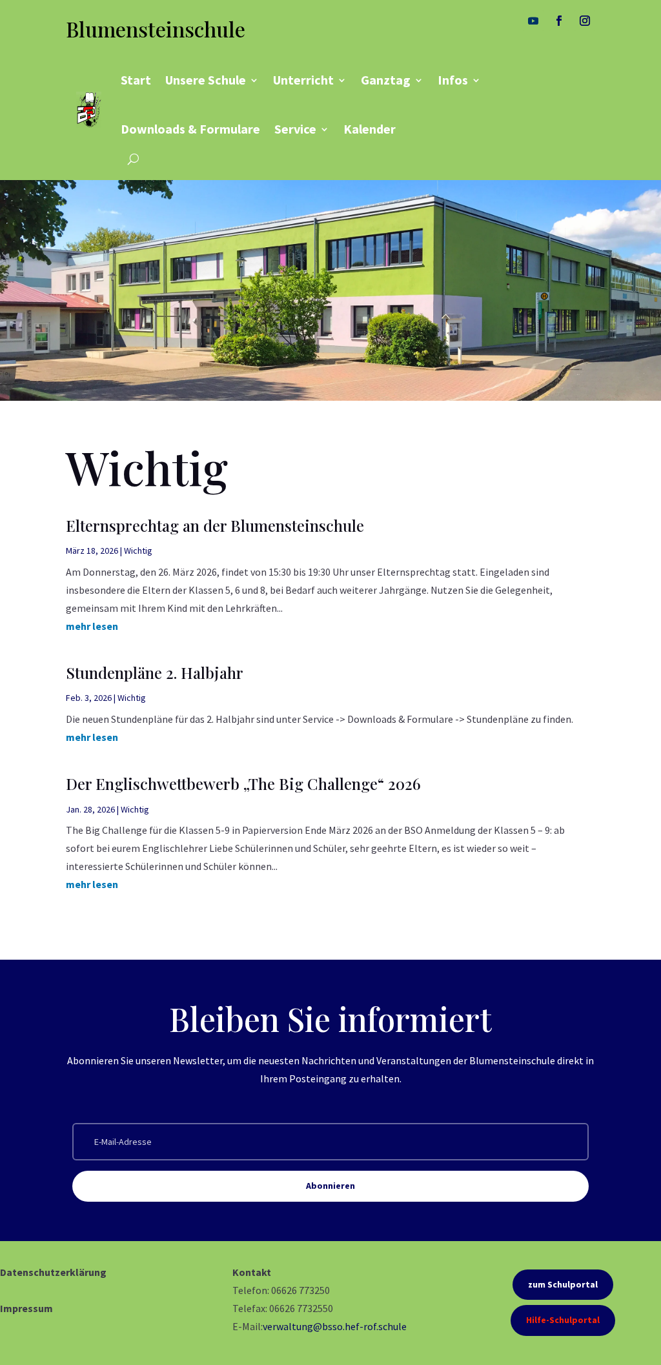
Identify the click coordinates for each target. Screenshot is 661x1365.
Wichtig (138, 550)
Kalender (369, 129)
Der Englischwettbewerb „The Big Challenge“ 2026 (243, 783)
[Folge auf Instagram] (585, 20)
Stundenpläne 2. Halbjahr (154, 672)
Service (295, 129)
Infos (453, 80)
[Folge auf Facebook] (559, 20)
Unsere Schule (205, 80)
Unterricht (303, 80)
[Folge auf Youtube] (533, 20)
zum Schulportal (563, 1284)
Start (136, 80)
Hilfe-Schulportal (563, 1320)
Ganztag (386, 80)
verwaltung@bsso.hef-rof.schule (335, 1326)
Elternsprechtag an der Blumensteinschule (215, 525)
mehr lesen (92, 626)
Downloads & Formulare (190, 129)
